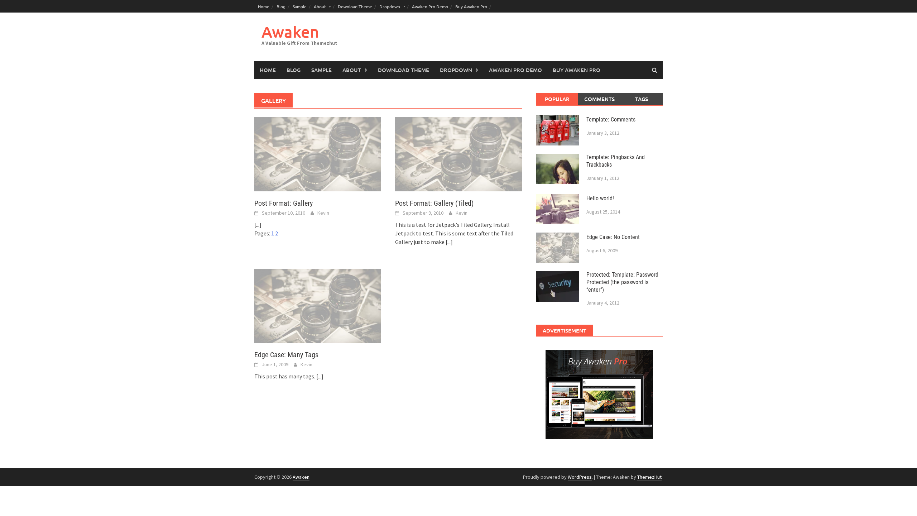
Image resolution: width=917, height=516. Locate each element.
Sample (300, 6)
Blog (281, 6)
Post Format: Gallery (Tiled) (434, 203)
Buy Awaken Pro (471, 6)
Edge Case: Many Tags (286, 354)
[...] (257, 224)
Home (263, 6)
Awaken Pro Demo (430, 6)
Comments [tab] (599, 98)
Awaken (290, 32)
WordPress (580, 477)
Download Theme (355, 6)
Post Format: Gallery (283, 203)
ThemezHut (649, 477)
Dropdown (389, 6)
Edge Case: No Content (613, 237)
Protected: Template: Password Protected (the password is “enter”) (622, 282)
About (320, 6)
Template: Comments (610, 119)
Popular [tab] (557, 98)
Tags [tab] (641, 98)
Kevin (323, 213)
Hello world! (600, 198)
